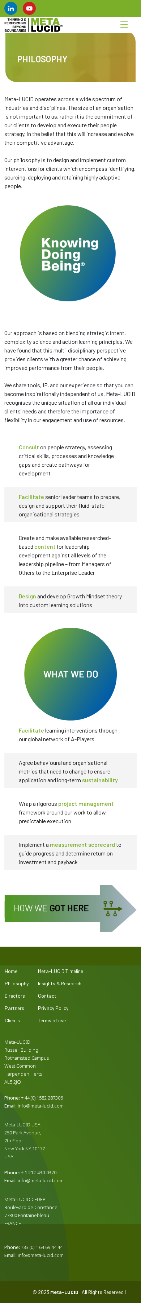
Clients (12, 1020)
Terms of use (52, 1020)
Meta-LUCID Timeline (60, 971)
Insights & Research (59, 983)
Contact (47, 995)
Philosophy (17, 983)
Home (11, 971)
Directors (15, 995)
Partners (14, 1008)
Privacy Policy (53, 1008)
